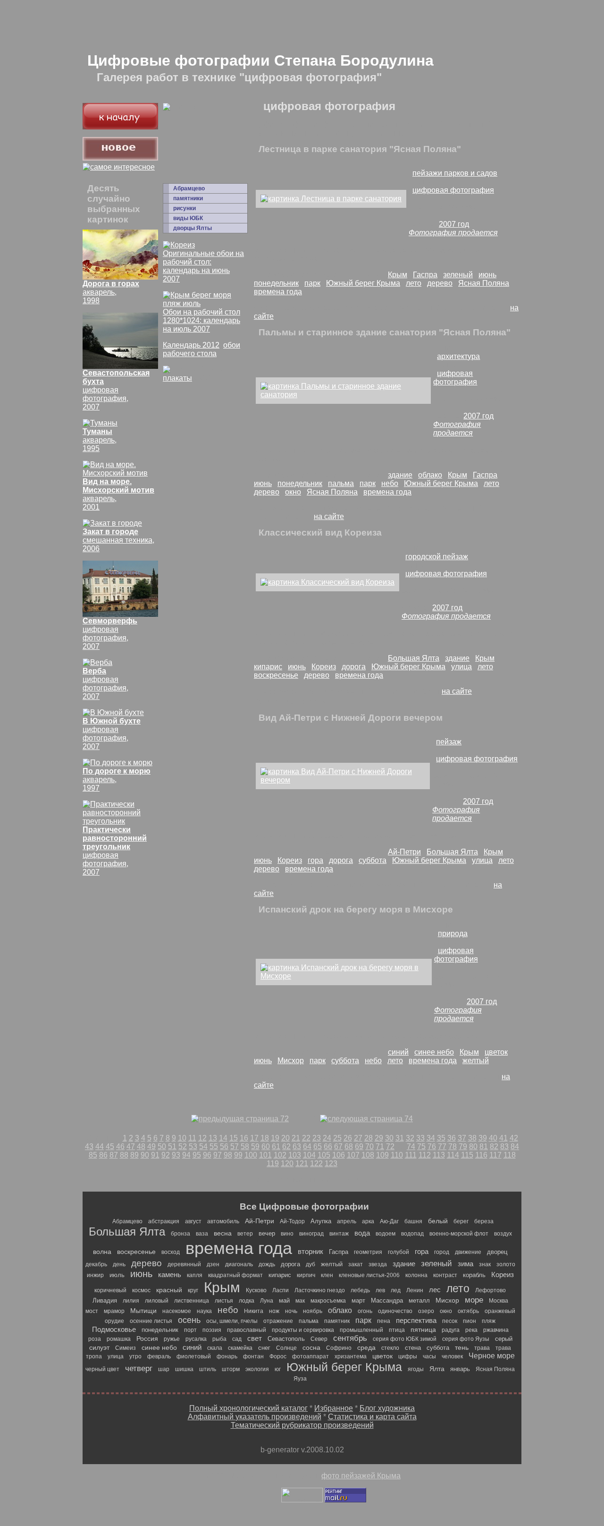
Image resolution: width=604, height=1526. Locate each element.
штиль (207, 1369)
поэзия (211, 1330)
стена (413, 1347)
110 (397, 1155)
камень (169, 1274)
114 (453, 1155)
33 (420, 1138)
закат (355, 1264)
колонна (416, 1275)
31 (399, 1138)
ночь (291, 1311)
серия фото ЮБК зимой (404, 1339)
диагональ (239, 1264)
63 (297, 1146)
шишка (184, 1369)
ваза (202, 1233)
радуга (451, 1330)
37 (462, 1138)
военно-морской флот (458, 1233)
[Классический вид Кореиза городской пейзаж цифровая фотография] (327, 582)
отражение (278, 1321)
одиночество (395, 1311)
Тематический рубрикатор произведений (302, 1425)
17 (254, 1138)
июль (117, 1275)
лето (413, 283)
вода (362, 1233)
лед (396, 1290)
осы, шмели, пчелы (232, 1321)
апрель (346, 1221)
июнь (487, 275)
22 (306, 1138)
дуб (310, 1264)
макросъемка (328, 1300)
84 (515, 1146)
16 (244, 1138)
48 (141, 1146)
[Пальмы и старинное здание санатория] (343, 395)
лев (380, 1290)
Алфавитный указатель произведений (254, 1417)
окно (293, 492)
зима (465, 1264)
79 (463, 1146)
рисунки (184, 208)
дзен (213, 1264)
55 (214, 1146)
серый (503, 1338)
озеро (426, 1311)
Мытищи (143, 1310)
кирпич (306, 1275)
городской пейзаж (436, 557)
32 (410, 1138)
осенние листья (151, 1321)
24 (327, 1138)
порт (190, 1330)
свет (254, 1338)
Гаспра (425, 275)
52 (182, 1146)
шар (163, 1369)
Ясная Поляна (483, 283)
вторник (310, 1251)
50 (162, 1146)
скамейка (240, 1348)
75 (421, 1146)
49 (151, 1146)
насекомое (176, 1311)
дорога (354, 667)
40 (493, 1138)
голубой (398, 1252)
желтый (475, 1061)
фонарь (227, 1356)
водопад (412, 1233)
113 (439, 1155)
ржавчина (496, 1330)
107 (353, 1155)
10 (182, 1138)
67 (338, 1146)
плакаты (177, 378)
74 (411, 1146)
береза (484, 1221)
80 (473, 1146)
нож (274, 1311)
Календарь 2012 (191, 345)
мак (300, 1300)
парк (312, 283)
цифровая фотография (453, 190)
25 (337, 1138)
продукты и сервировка (303, 1330)
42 (514, 1138)
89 (134, 1155)
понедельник (276, 283)
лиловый (156, 1300)
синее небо (434, 1052)
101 (265, 1155)
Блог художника (387, 1408)
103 (294, 1155)
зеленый (458, 275)
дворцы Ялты (192, 228)
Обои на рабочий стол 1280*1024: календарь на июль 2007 (201, 320)
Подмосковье (114, 1329)
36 (451, 1138)
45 (110, 1146)
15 (233, 1138)
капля (194, 1275)
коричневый (110, 1290)
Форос (277, 1356)
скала (214, 1348)
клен (327, 1275)
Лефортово (490, 1290)
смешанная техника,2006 (118, 540)
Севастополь (286, 1338)
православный (246, 1330)
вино (287, 1233)
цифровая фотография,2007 (105, 683)
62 (286, 1146)
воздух (503, 1233)
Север (318, 1339)
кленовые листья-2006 (369, 1275)
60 (265, 1146)
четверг (138, 1368)
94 (186, 1155)
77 (442, 1146)
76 (432, 1146)
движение (468, 1252)
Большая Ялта (413, 658)
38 (472, 1138)
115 (467, 1155)
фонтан (253, 1356)
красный (169, 1290)
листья (224, 1300)
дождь (267, 1264)
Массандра (387, 1300)
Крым (397, 275)
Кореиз (323, 667)
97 (217, 1155)
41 (503, 1138)
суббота (372, 860)
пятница (423, 1329)
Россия (147, 1338)
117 (495, 1155)
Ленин (414, 1290)
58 (245, 1146)
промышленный (361, 1330)
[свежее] (120, 158)
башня (413, 1221)
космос (141, 1290)
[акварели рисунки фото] (120, 127)
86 (103, 1155)
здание (400, 475)
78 (452, 1146)
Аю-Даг (389, 1221)
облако (430, 475)
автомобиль (223, 1221)
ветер (245, 1233)
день (119, 1264)
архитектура (458, 356)
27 (358, 1138)
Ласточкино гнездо (319, 1290)
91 (155, 1155)
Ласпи (280, 1290)
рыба (219, 1339)
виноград (311, 1233)
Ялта (437, 1369)
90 (145, 1155)
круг (193, 1290)
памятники (188, 198)
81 (483, 1146)
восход (170, 1252)
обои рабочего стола (201, 349)
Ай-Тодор (292, 1221)
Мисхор (290, 1061)
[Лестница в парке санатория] (331, 199)
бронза (180, 1233)
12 (202, 1138)
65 (317, 1146)
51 (172, 1146)
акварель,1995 (100, 439)
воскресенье (276, 675)
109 (382, 1155)
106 (338, 1155)
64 (307, 1146)
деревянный (184, 1264)
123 (331, 1163)
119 (273, 1163)
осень (189, 1320)
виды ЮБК (188, 218)
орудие (114, 1321)
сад (237, 1339)
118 (509, 1155)
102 (280, 1155)
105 (324, 1155)
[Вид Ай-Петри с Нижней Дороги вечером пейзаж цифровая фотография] (342, 780)
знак (485, 1264)
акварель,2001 (118, 494)
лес (435, 1290)
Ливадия (104, 1300)
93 (176, 1155)
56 (224, 1146)
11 (192, 1138)
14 (223, 1138)
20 (285, 1138)
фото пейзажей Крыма (361, 1476)
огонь (365, 1311)
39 (482, 1138)
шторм (231, 1369)
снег (264, 1347)
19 (275, 1138)
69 (359, 1146)
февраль (159, 1356)
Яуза (300, 1378)
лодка (246, 1300)
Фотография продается (453, 233)
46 (120, 1146)
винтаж (339, 1233)
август (193, 1221)
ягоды (416, 1369)
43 (89, 1146)
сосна (311, 1347)
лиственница (191, 1300)
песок (449, 1321)
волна (102, 1251)
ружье (172, 1339)
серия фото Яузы (465, 1339)
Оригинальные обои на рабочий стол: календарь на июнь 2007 (203, 266)
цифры (407, 1356)
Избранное (333, 1408)
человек (452, 1356)
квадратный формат (235, 1275)
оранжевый (500, 1311)
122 (316, 1163)
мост (91, 1311)
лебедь (360, 1290)
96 (207, 1155)
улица (461, 667)
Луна (266, 1300)
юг (278, 1369)
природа (453, 933)
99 (238, 1155)
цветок (496, 1052)
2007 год (454, 224)
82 (494, 1146)
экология (257, 1369)
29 (379, 1138)
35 (441, 1138)
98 (228, 1155)
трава (482, 1348)
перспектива (416, 1320)
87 (113, 1155)
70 (369, 1146)
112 (425, 1155)
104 (309, 1155)
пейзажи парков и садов (454, 173)
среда (366, 1347)
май (284, 1300)
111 (411, 1155)
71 (380, 1146)
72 (390, 1146)
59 (255, 1146)
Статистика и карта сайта (372, 1417)
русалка (196, 1339)
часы (429, 1356)
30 (389, 1138)
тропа (94, 1356)
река (471, 1330)
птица (397, 1330)
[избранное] (119, 167)
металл (419, 1300)
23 (316, 1138)
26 (348, 1138)
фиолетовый (193, 1356)
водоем (385, 1233)
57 (234, 1146)
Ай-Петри (404, 852)
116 (481, 1155)
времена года (278, 292)
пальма (341, 483)
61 (276, 1146)
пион (469, 1321)
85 (93, 1155)
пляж (488, 1321)
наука (204, 1311)
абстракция (163, 1221)
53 (193, 1146)
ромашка (119, 1339)
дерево (440, 283)
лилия (131, 1300)
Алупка (320, 1221)
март (358, 1300)
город (441, 1252)
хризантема (351, 1356)
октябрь (468, 1311)
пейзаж (448, 742)
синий (398, 1052)
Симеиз (125, 1348)
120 (287, 1163)
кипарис (268, 667)
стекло (390, 1348)
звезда (378, 1264)
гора (315, 860)
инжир (95, 1275)
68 (348, 1146)
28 (368, 1138)
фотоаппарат (310, 1356)
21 (296, 1138)
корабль (474, 1275)
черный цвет (102, 1369)
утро (135, 1356)
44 (99, 1146)
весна (223, 1233)
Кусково (256, 1290)
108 (367, 1155)
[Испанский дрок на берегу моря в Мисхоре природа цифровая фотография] (343, 976)
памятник (337, 1321)
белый (438, 1221)
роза (94, 1339)
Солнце (286, 1348)
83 (504, 1146)
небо (389, 483)
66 (328, 1146)
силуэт (99, 1347)
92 (165, 1155)
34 (431, 1138)
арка (368, 1221)
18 (264, 1138)
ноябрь (312, 1311)
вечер (267, 1233)
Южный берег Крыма (363, 283)
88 (124, 1155)
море (474, 1300)
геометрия (368, 1252)
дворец (497, 1251)
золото (505, 1264)
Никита (253, 1311)
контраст (445, 1275)
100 (250, 1155)
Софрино (339, 1348)
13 (213, 1138)
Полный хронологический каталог (248, 1408)
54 (203, 1146)
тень (462, 1347)
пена (383, 1321)
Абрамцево (189, 188)
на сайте (329, 516)
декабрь (96, 1264)
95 (197, 1155)
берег (461, 1221)
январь (460, 1369)
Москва (498, 1300)
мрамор (114, 1311)
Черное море (492, 1356)
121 (301, 1163)
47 (130, 1146)
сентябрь (350, 1338)
